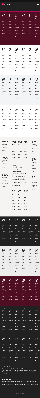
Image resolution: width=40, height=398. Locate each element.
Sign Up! (35, 8)
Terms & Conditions (23, 395)
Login (31, 8)
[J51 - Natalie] (6, 4)
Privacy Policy (16, 395)
